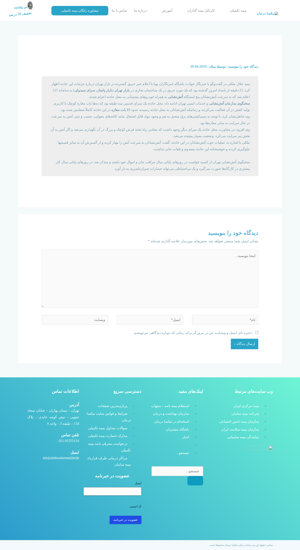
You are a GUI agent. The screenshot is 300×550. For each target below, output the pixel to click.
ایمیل (138, 483)
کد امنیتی (135, 506)
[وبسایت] (75, 320)
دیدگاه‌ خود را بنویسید (243, 66)
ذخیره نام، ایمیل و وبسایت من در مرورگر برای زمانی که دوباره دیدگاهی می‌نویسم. (193, 333)
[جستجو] (195, 480)
